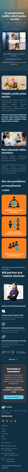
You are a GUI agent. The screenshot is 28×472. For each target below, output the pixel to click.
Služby (3, 431)
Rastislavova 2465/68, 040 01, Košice (10, 449)
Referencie (5, 434)
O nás (3, 429)
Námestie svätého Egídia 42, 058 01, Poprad (11, 454)
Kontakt (4, 439)
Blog (3, 436)
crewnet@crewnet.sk (10, 446)
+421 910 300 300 (10, 461)
